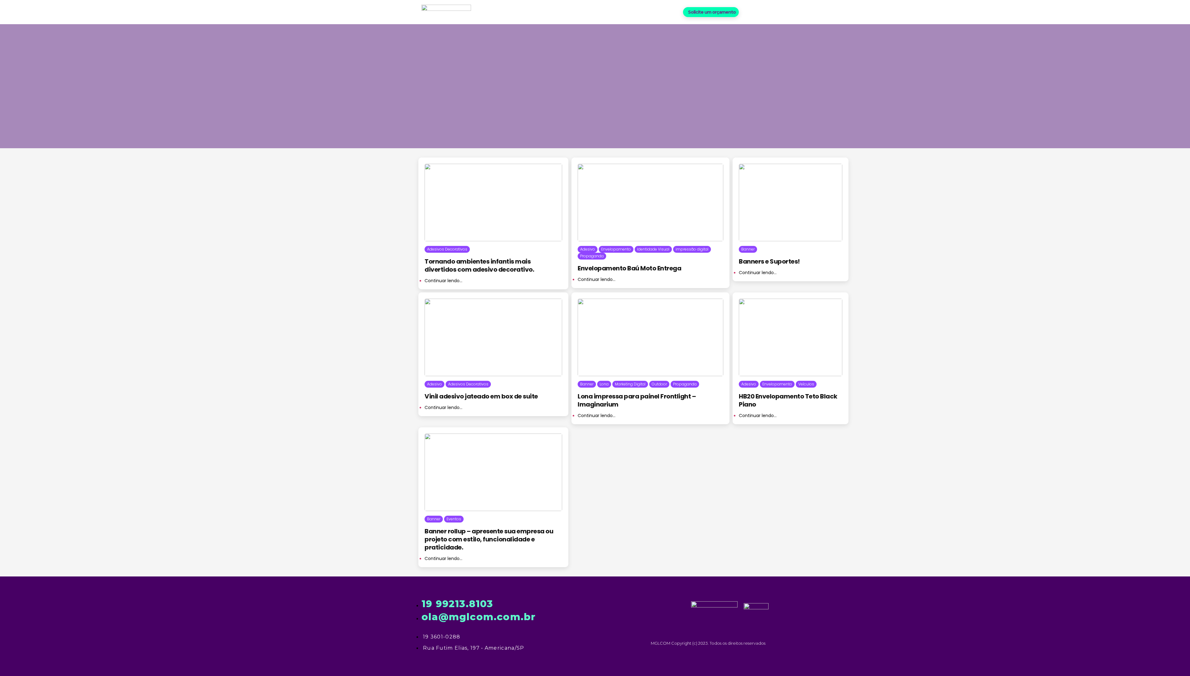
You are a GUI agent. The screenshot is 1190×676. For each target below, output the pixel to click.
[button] (711, 12)
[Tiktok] (768, 12)
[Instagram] (757, 12)
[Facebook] (747, 12)
